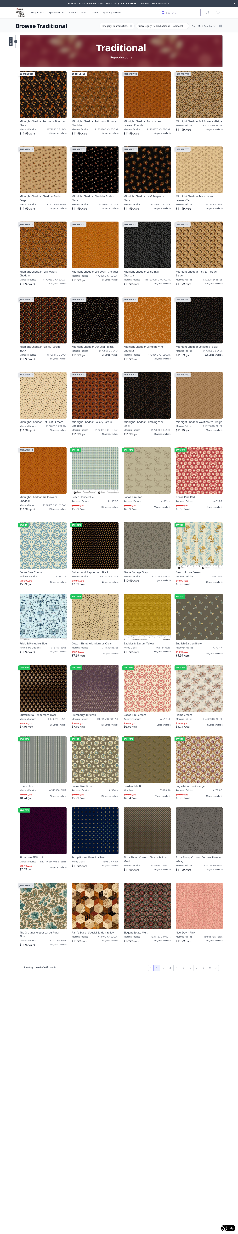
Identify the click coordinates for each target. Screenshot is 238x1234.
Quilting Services (112, 12)
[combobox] (180, 12)
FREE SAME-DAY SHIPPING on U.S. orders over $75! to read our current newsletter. (119, 3)
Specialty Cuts (56, 12)
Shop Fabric (37, 12)
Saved (94, 12)
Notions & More (77, 12)
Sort (202, 26)
